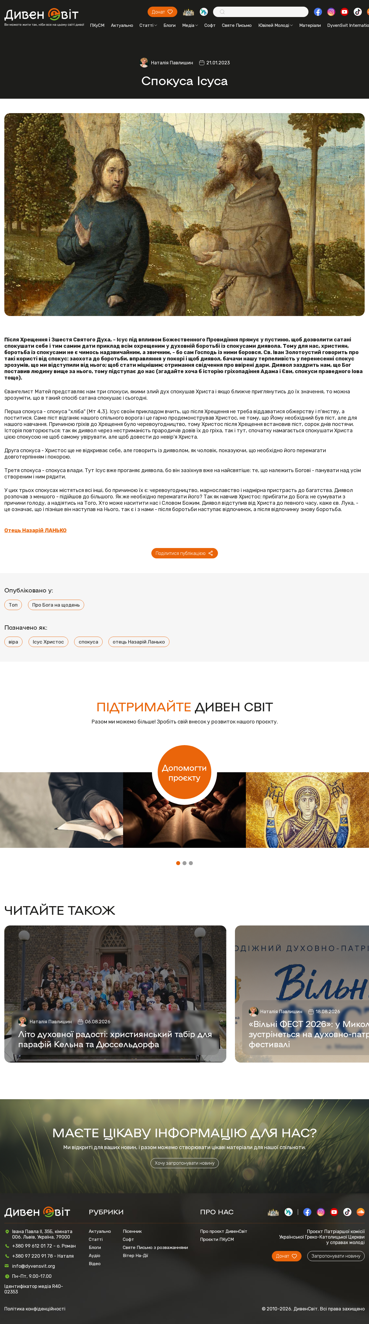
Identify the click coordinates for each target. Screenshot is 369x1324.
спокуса (88, 642)
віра (13, 642)
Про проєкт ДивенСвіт (223, 1231)
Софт (210, 25)
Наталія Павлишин (172, 63)
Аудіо (94, 1255)
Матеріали (310, 25)
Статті (146, 25)
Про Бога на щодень (56, 605)
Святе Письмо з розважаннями (155, 1247)
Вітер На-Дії (135, 1255)
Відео (95, 1263)
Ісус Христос (48, 642)
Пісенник (132, 1231)
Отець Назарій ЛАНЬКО (35, 530)
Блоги (169, 25)
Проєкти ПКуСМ (217, 1239)
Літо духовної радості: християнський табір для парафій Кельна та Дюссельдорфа (115, 1038)
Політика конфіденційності (34, 1309)
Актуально (122, 25)
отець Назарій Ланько (139, 642)
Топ (13, 605)
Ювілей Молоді (273, 25)
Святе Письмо (237, 25)
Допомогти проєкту (184, 772)
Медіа (188, 25)
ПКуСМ (97, 25)
